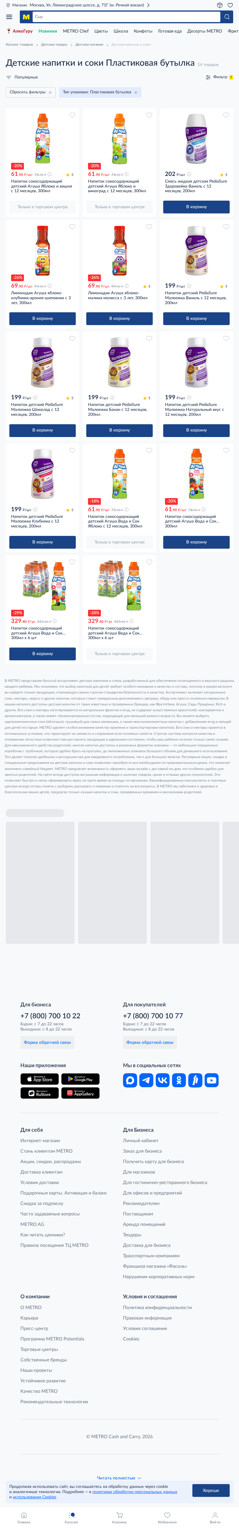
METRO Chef (76, 31)
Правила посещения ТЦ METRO (54, 1245)
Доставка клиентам (41, 1172)
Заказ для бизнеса (142, 1151)
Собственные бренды (43, 1360)
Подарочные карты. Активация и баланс (63, 1193)
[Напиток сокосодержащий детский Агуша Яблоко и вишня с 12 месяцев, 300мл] (42, 138)
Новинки (47, 31)
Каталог (11, 16)
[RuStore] (39, 1093)
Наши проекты (36, 1370)
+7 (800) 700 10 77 (153, 1016)
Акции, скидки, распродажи (50, 1161)
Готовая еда (170, 31)
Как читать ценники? (42, 1235)
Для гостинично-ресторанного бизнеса (165, 1182)
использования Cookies (34, 1497)
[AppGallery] (80, 1093)
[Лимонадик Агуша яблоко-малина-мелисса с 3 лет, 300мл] (119, 250)
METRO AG (32, 1224)
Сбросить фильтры (27, 92)
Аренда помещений (144, 1224)
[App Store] (39, 1079)
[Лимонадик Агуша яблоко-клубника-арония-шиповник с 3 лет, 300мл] (42, 250)
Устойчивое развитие (43, 1381)
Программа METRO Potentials (52, 1339)
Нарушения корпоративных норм (158, 1276)
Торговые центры (39, 1349)
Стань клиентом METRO (46, 1151)
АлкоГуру (23, 31)
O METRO (31, 1307)
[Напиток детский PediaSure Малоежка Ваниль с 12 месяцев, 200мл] (196, 250)
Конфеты (143, 31)
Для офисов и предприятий (152, 1193)
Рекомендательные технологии (54, 1401)
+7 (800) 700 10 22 (50, 1016)
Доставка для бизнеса (147, 1245)
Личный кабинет (141, 1140)
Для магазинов (139, 1172)
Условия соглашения (145, 1328)
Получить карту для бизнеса (153, 1161)
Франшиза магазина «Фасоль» (155, 1266)
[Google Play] (80, 1079)
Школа (121, 31)
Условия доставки (39, 1182)
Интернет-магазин (40, 1140)
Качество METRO (39, 1391)
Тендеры (132, 1235)
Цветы (101, 31)
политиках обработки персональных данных (134, 1492)
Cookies (131, 1339)
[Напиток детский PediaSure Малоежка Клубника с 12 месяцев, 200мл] (42, 474)
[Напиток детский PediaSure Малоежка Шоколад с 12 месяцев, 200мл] (42, 362)
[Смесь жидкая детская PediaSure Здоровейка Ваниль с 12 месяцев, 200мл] (196, 138)
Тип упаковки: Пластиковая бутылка (97, 92)
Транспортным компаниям (151, 1256)
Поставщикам (138, 1214)
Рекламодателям (141, 1203)
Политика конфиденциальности (157, 1307)
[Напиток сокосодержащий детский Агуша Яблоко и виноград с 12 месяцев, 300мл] (119, 138)
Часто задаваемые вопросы (50, 1214)
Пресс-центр (34, 1328)
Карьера (29, 1318)
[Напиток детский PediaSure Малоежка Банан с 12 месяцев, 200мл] (119, 362)
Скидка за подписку (41, 1203)
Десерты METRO (204, 31)
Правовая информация (147, 1318)
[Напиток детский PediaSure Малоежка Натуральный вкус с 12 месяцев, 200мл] (196, 362)
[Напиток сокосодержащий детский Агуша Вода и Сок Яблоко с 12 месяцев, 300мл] (119, 474)
